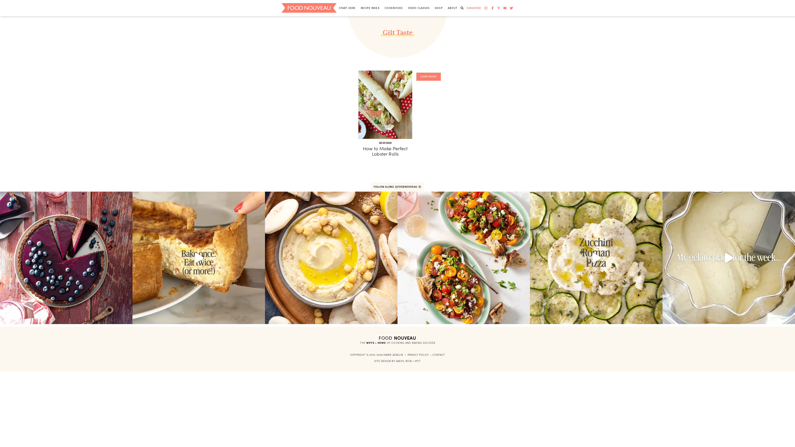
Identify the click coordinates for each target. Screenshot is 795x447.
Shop (439, 8)
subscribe (474, 8)
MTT (418, 361)
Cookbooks (394, 8)
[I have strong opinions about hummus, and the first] (331, 258)
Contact (438, 354)
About (453, 8)
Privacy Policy (418, 354)
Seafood (385, 143)
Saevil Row (404, 361)
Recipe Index (370, 8)
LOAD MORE (428, 76)
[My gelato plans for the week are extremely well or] (728, 258)
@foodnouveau (406, 186)
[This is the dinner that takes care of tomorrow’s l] (198, 258)
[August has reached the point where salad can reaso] (464, 258)
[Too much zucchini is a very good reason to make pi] (596, 258)
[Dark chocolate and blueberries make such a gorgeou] (66, 258)
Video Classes (419, 8)
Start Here (347, 8)
